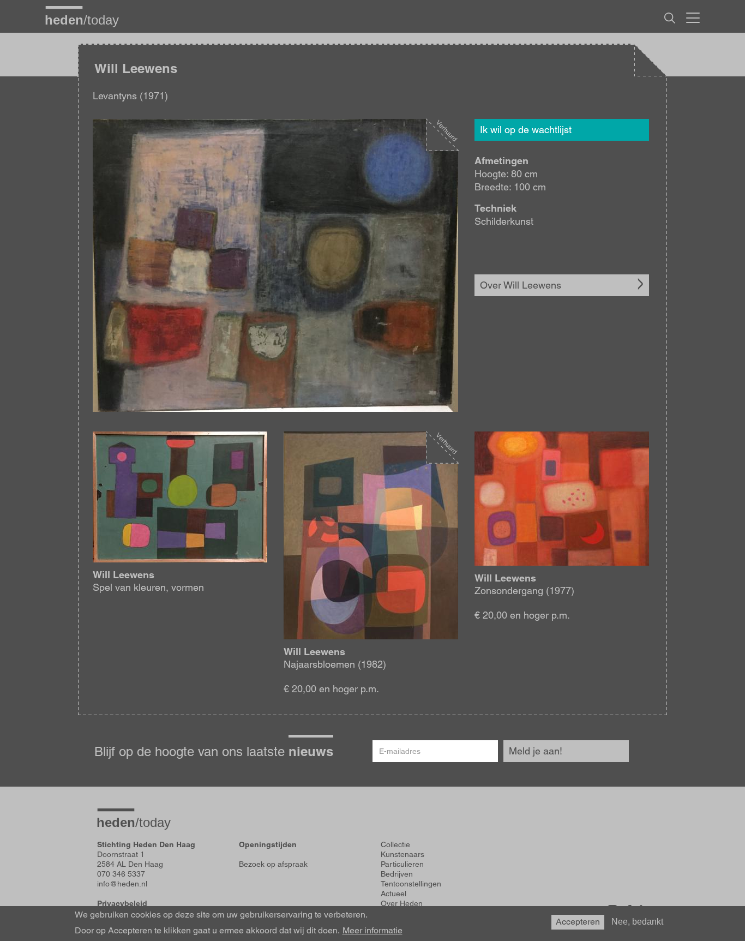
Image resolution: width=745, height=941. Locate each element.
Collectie (395, 844)
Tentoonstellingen (411, 883)
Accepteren (578, 921)
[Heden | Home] (86, 19)
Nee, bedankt (637, 921)
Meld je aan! (535, 751)
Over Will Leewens (520, 285)
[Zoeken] (669, 18)
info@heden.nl (122, 883)
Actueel (393, 893)
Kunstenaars (402, 854)
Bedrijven (397, 874)
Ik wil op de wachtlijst (526, 129)
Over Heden (402, 903)
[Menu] (693, 16)
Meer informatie (372, 930)
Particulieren (402, 864)
